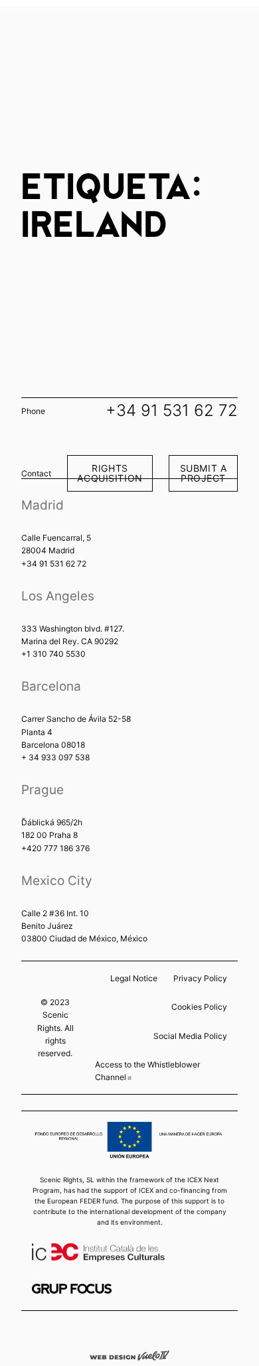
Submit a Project (203, 472)
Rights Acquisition (109, 472)
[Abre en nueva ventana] (72, 1289)
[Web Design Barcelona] (129, 1354)
